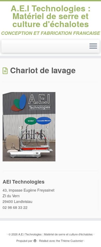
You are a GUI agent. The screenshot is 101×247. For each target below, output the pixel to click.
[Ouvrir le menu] (93, 46)
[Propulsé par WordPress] (35, 239)
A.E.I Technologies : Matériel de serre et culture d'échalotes (51, 16)
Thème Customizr (72, 240)
